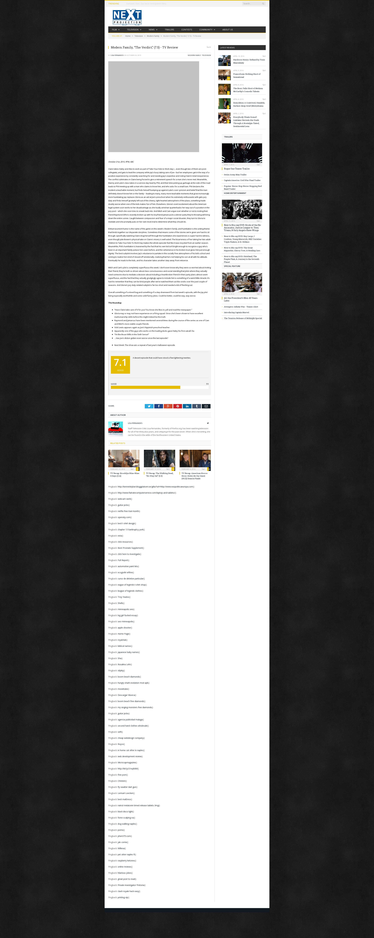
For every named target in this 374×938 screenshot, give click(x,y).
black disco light (125, 811)
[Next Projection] (127, 16)
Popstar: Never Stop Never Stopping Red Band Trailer (243, 187)
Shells (120, 603)
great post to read (126, 879)
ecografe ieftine (125, 572)
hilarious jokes (124, 872)
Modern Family (194, 55)
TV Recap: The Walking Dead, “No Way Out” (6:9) (159, 474)
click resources (125, 541)
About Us (228, 29)
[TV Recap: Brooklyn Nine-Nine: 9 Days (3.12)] (124, 460)
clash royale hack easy (128, 891)
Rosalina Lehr (124, 664)
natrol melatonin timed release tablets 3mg (138, 805)
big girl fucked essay (127, 615)
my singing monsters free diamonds (135, 707)
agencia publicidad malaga (130, 719)
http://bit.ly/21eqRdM (127, 768)
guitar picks (123, 505)
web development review (129, 756)
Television (132, 29)
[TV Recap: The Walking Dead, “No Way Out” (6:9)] (159, 460)
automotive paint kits (128, 566)
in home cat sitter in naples (130, 750)
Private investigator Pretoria (131, 885)
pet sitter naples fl (126, 854)
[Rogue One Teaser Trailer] (242, 154)
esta (120, 535)
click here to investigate (129, 554)
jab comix (122, 842)
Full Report (123, 560)
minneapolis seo (125, 609)
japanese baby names (128, 652)
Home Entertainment (235, 193)
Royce (121, 744)
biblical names (124, 646)
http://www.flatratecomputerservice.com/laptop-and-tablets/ (146, 492)
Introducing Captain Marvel (236, 312)
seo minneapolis (125, 621)
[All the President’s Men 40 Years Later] (242, 283)
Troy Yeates (123, 597)
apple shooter (124, 627)
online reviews (124, 866)
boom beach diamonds (129, 676)
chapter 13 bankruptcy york (130, 529)
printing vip (123, 897)
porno (120, 830)
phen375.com (124, 836)
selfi (120, 731)
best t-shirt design (126, 523)
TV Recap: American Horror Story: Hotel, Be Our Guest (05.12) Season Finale (195, 476)
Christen (121, 780)
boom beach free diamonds (131, 701)
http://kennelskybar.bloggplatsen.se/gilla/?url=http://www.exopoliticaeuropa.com (155, 486)
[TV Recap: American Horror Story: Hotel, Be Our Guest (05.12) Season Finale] (195, 460)
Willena (121, 848)
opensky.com (124, 517)
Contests (186, 29)
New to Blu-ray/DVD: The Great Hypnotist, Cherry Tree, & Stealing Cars (242, 249)
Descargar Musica (126, 695)
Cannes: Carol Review (136, 3)
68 (210, 47)
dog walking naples (127, 823)
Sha (119, 658)
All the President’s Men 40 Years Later (240, 299)
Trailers (169, 29)
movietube (123, 689)
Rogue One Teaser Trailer (237, 168)
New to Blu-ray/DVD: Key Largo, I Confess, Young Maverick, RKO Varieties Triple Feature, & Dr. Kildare (242, 239)
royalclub (122, 639)
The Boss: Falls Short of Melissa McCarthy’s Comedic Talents (248, 90)
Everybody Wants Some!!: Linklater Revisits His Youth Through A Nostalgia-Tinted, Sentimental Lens (246, 122)
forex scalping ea (126, 817)
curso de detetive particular (130, 578)
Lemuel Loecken (125, 793)
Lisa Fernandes (117, 55)
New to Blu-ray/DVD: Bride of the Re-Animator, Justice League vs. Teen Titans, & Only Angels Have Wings (242, 228)
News (152, 29)
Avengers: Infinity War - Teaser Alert (241, 306)
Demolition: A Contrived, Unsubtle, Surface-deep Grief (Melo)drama (249, 104)
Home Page (123, 633)
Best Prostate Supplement (130, 548)
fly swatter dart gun (127, 787)
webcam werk (124, 498)
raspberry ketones (126, 860)
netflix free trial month (128, 511)
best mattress (124, 799)
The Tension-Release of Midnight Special (243, 318)
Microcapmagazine (127, 762)
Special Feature (232, 266)
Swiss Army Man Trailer (235, 174)
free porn (122, 774)
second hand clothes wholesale (132, 725)
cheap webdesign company (130, 738)
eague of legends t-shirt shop (132, 584)
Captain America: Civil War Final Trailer (242, 180)
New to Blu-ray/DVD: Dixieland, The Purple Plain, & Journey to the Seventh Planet (241, 259)
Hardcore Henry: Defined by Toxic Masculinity (249, 61)
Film (114, 29)
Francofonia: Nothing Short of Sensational (246, 75)
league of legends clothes (130, 590)
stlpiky (121, 670)
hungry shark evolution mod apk (133, 682)
